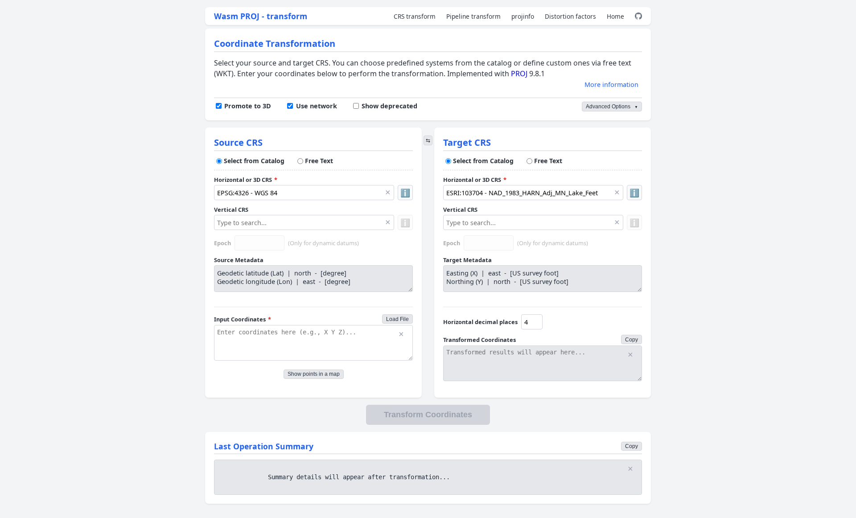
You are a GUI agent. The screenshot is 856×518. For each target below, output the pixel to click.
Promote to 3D (247, 106)
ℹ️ (405, 192)
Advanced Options (612, 106)
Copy (631, 340)
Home (615, 16)
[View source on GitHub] (638, 16)
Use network (316, 106)
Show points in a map (314, 374)
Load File (397, 319)
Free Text (319, 160)
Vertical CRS (231, 210)
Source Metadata (238, 260)
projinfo (522, 16)
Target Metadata (467, 260)
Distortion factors (570, 16)
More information (611, 84)
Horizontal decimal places (480, 322)
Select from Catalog (254, 160)
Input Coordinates (242, 319)
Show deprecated (389, 106)
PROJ (519, 73)
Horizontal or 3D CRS (245, 180)
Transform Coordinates (428, 414)
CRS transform (415, 16)
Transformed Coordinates (479, 340)
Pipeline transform (473, 16)
